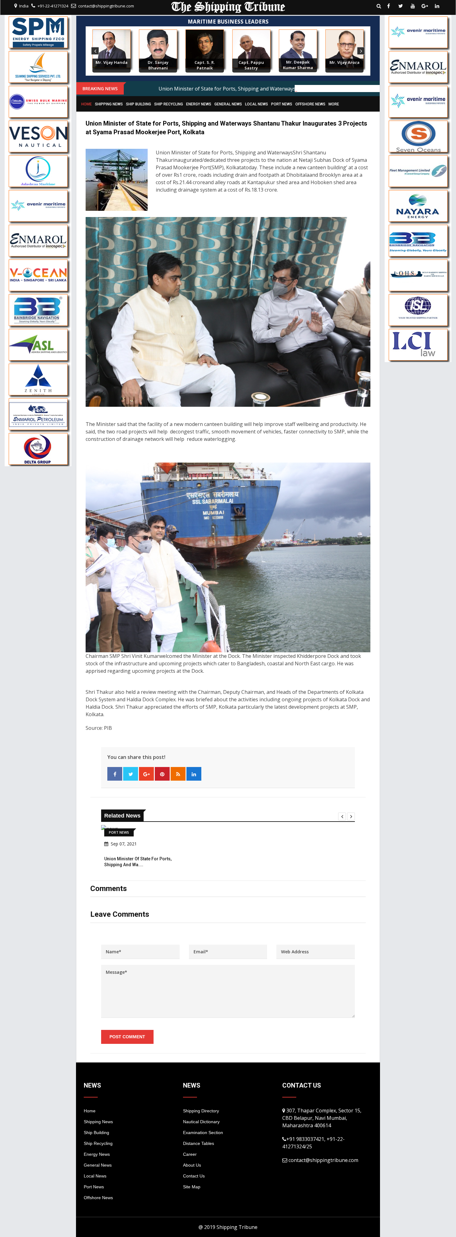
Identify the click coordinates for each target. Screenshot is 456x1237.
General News (228, 104)
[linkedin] (437, 6)
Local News (256, 104)
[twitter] (400, 6)
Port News (281, 104)
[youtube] (413, 6)
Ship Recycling (168, 104)
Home (86, 104)
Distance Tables (198, 1143)
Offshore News (310, 104)
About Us (192, 1165)
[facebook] (388, 6)
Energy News (198, 104)
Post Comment (127, 1036)
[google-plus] (425, 6)
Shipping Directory (201, 1110)
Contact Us (194, 1175)
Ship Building (138, 104)
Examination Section (203, 1132)
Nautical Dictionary (201, 1121)
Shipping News (109, 104)
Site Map (191, 1186)
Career (190, 1154)
